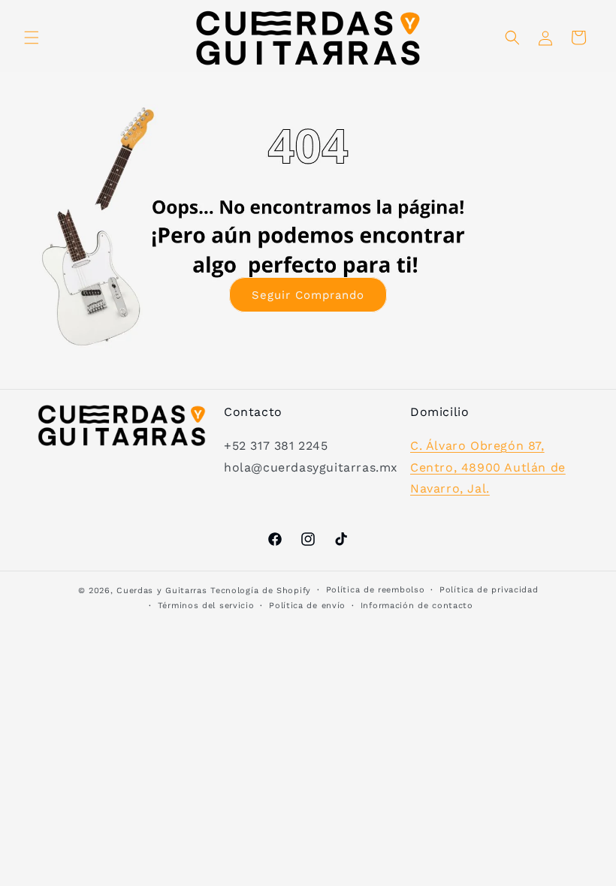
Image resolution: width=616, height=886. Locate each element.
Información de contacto (417, 605)
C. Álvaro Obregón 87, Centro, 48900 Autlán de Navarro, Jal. (488, 467)
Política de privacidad (488, 590)
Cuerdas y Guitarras (161, 590)
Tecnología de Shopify (260, 590)
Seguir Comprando (308, 295)
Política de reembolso (375, 590)
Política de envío (307, 605)
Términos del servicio (206, 605)
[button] (31, 37)
